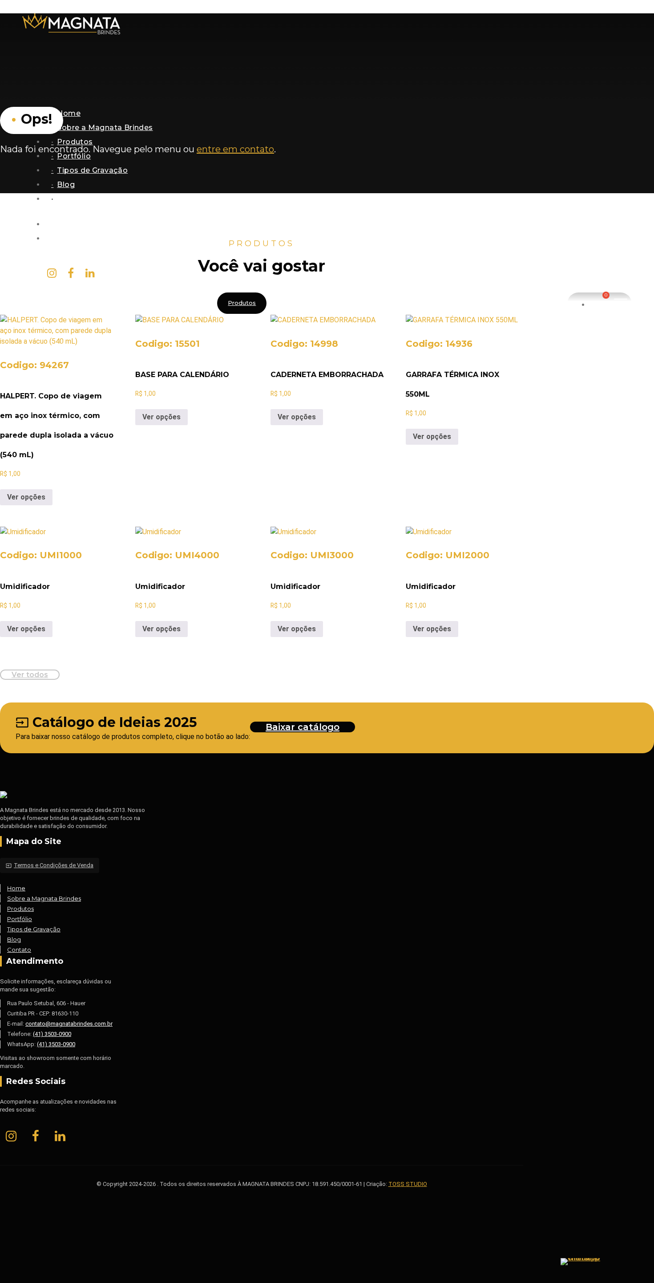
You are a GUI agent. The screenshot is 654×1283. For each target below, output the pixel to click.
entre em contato (235, 149)
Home (69, 113)
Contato (73, 199)
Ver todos (30, 674)
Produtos (75, 142)
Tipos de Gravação (92, 170)
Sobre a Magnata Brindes (105, 127)
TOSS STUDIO (407, 1184)
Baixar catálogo (302, 727)
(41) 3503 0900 (83, 224)
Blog (66, 184)
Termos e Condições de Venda (49, 865)
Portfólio (74, 156)
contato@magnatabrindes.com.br (120, 238)
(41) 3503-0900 (52, 1034)
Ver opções (26, 497)
